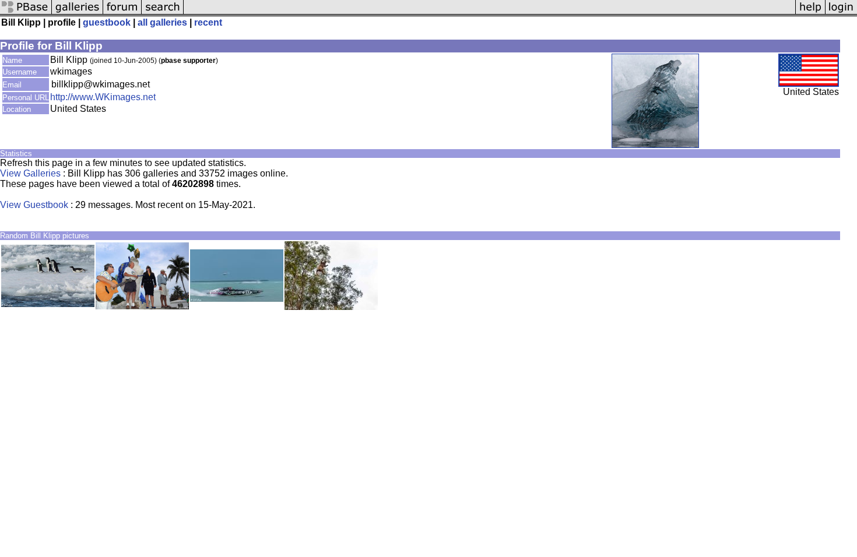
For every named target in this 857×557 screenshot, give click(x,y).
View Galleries (30, 173)
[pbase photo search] (163, 13)
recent (208, 22)
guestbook (107, 22)
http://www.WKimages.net (103, 97)
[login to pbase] (841, 13)
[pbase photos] (26, 13)
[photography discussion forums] (122, 13)
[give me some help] (810, 13)
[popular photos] (489, 13)
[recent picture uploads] (77, 13)
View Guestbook (34, 205)
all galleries (162, 22)
